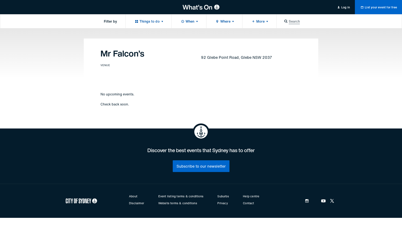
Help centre (251, 196)
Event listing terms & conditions (180, 196)
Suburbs (223, 196)
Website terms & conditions (177, 203)
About (133, 196)
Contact (248, 203)
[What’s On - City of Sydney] (201, 7)
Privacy (222, 203)
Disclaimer (136, 203)
